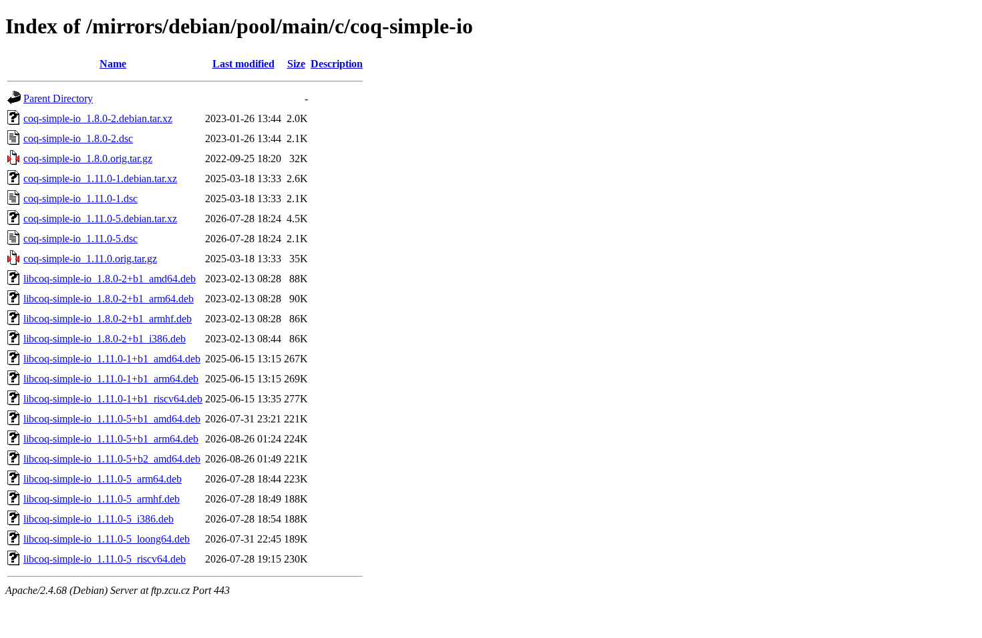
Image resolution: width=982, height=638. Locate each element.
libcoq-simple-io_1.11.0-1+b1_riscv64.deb (112, 398)
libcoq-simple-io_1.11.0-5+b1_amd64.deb (111, 418)
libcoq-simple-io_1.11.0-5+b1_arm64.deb (110, 438)
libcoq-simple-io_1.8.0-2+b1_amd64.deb (109, 278)
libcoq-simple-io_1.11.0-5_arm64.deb (102, 479)
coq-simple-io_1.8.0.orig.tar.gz (87, 158)
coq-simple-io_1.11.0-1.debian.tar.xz (100, 178)
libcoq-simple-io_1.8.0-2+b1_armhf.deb (107, 318)
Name (113, 63)
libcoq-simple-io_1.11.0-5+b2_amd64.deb (111, 458)
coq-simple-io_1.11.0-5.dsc (80, 238)
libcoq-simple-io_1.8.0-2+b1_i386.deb (104, 338)
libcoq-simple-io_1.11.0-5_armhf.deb (101, 499)
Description (337, 63)
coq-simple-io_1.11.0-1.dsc (80, 198)
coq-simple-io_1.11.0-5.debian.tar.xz (100, 218)
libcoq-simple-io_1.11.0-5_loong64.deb (106, 539)
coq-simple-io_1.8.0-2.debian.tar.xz (97, 118)
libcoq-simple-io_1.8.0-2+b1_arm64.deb (108, 298)
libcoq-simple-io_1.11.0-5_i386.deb (98, 519)
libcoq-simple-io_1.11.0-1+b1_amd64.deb (111, 358)
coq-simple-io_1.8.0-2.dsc (78, 138)
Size (296, 63)
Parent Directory (58, 98)
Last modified (243, 63)
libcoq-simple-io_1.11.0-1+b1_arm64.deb (110, 378)
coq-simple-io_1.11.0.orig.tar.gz (90, 258)
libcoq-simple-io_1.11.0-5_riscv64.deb (104, 559)
